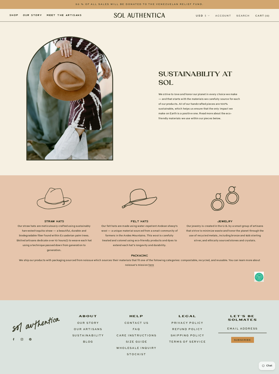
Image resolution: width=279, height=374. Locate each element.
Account (223, 15)
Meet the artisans (64, 15)
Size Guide (136, 342)
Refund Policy (187, 329)
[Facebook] (13, 339)
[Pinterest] (30, 339)
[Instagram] (22, 339)
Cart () (262, 15)
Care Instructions (137, 335)
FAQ (136, 329)
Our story (32, 15)
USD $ (201, 15)
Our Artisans (88, 329)
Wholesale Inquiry (136, 348)
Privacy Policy (187, 323)
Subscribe (242, 340)
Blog (88, 342)
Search (242, 15)
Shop (13, 15)
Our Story (88, 323)
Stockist (136, 354)
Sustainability (88, 335)
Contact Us (137, 323)
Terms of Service (187, 342)
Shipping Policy (187, 335)
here (151, 265)
